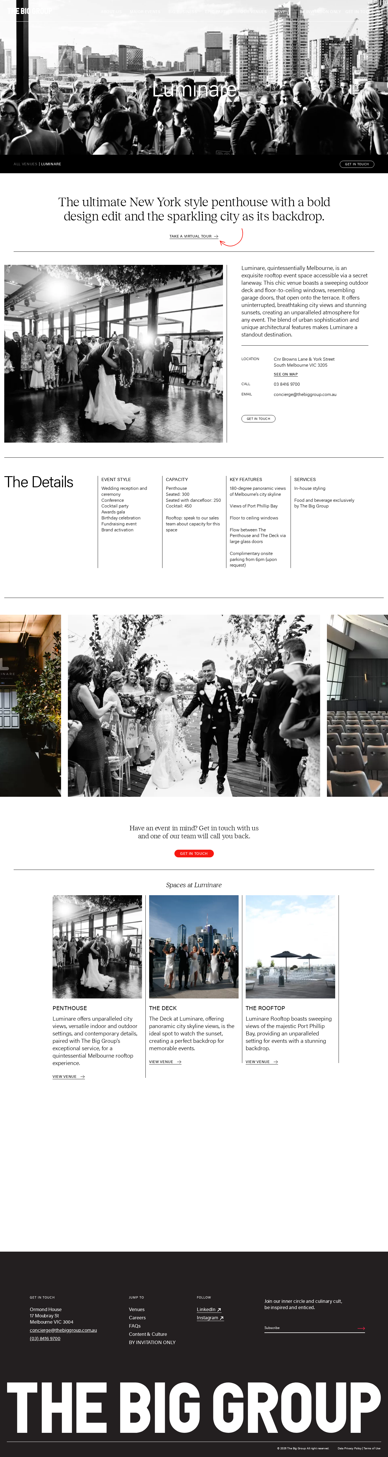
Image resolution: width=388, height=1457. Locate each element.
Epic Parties (218, 11)
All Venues (25, 163)
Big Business (182, 11)
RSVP (280, 11)
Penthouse (70, 1008)
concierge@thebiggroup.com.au (305, 394)
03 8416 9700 (287, 384)
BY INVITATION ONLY (320, 11)
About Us (111, 11)
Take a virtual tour (191, 236)
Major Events (145, 11)
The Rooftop (265, 1008)
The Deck (163, 1008)
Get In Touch (360, 11)
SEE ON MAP (286, 374)
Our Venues (253, 11)
